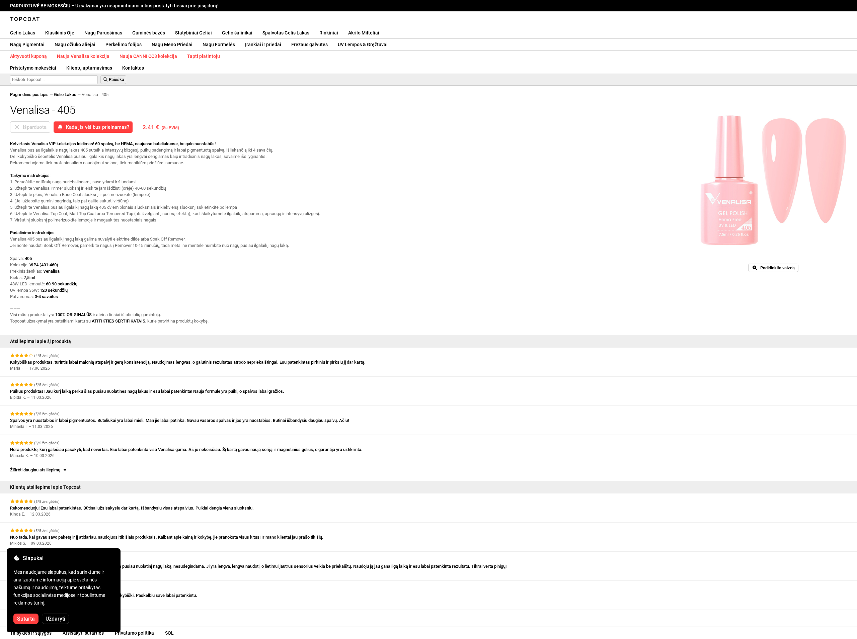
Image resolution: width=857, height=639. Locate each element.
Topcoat (25, 19)
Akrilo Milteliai (363, 32)
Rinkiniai (328, 32)
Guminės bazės (148, 32)
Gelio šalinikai (237, 32)
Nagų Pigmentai (27, 44)
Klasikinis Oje (59, 32)
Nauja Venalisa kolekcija (83, 56)
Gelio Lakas (22, 32)
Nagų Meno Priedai (172, 44)
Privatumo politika (134, 633)
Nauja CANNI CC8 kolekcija (148, 56)
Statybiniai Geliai (193, 32)
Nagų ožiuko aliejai (75, 44)
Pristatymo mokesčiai (33, 68)
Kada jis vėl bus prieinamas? (96, 127)
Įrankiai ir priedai (263, 44)
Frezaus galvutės (309, 44)
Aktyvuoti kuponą (28, 56)
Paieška (116, 79)
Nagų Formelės (219, 44)
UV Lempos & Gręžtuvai (363, 44)
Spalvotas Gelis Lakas (285, 32)
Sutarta (26, 619)
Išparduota (33, 127)
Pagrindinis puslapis (29, 94)
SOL (169, 633)
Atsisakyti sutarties (83, 633)
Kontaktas (133, 68)
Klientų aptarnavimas (89, 68)
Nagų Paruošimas (103, 32)
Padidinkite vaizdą (776, 267)
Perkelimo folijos (123, 44)
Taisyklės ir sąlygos (31, 633)
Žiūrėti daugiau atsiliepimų (36, 469)
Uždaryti (55, 619)
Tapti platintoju (203, 56)
